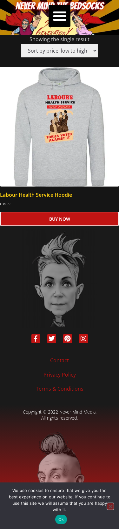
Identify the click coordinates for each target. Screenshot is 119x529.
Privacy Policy (59, 374)
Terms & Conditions (59, 388)
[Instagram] (83, 338)
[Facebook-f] (35, 338)
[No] (110, 506)
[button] (59, 16)
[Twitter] (51, 338)
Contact (59, 360)
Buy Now (59, 219)
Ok (61, 519)
